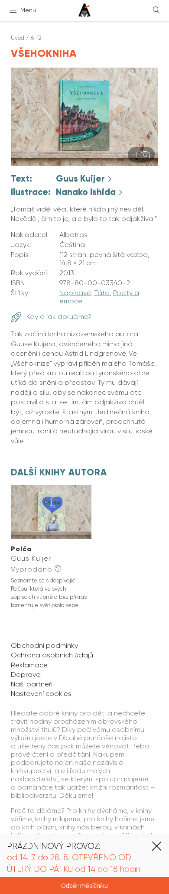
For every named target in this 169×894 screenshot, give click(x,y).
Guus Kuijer (81, 178)
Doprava (26, 674)
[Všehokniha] (84, 163)
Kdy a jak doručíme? (58, 316)
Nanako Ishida (87, 192)
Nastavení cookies (41, 693)
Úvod (17, 37)
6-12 (36, 37)
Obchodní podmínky (44, 645)
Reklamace (29, 665)
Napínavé (75, 293)
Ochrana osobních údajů (52, 655)
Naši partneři (31, 684)
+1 (135, 155)
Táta (102, 293)
